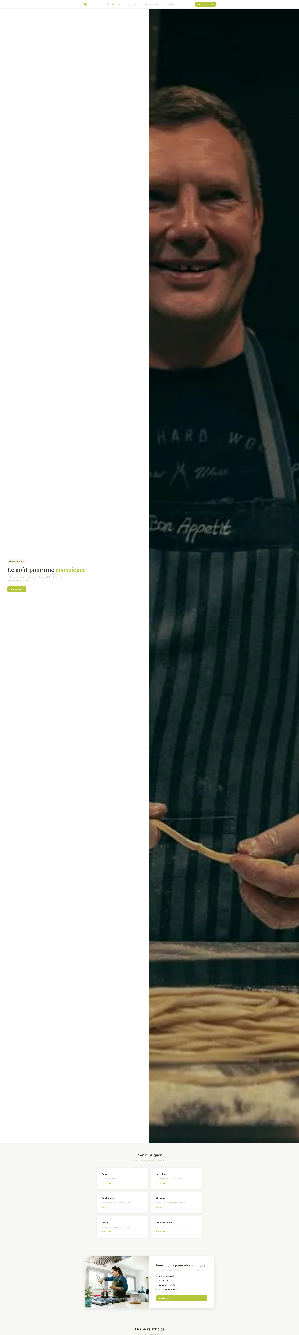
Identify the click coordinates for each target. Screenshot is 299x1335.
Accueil (111, 4)
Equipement (137, 4)
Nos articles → (17, 589)
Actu (118, 4)
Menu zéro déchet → (205, 4)
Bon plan (126, 4)
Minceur (148, 4)
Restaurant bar (168, 4)
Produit (157, 4)
